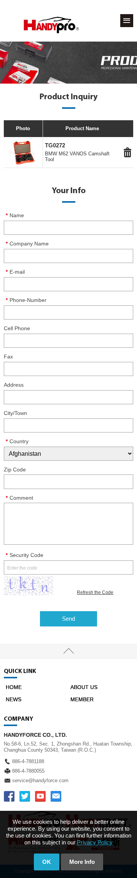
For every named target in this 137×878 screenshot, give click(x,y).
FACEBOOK (9, 796)
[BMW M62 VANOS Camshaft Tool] (23, 152)
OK (46, 862)
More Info (82, 862)
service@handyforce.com (40, 780)
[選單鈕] (126, 20)
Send (68, 618)
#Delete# (127, 152)
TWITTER (24, 796)
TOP (68, 651)
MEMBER (82, 699)
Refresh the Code (95, 592)
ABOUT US (83, 687)
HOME (14, 687)
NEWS (13, 699)
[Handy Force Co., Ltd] (51, 25)
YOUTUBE (40, 796)
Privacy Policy (95, 842)
